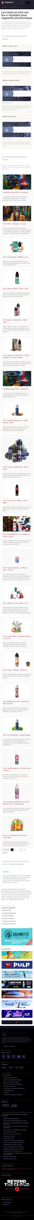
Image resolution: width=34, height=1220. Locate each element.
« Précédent (6, 849)
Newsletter (5, 7)
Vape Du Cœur (14, 1105)
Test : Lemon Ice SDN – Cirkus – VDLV (15, 288)
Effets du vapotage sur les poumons (12, 1084)
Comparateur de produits (9, 1158)
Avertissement (26, 1212)
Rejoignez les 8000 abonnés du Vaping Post (11, 1168)
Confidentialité (14, 1212)
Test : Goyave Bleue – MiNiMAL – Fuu (15, 257)
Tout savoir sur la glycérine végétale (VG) (14, 1140)
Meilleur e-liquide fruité (9, 116)
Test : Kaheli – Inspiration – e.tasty (14, 224)
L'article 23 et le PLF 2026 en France (12, 1151)
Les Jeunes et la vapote (9, 1086)
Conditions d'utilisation (9, 1212)
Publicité (21, 1212)
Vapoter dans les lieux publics (11, 1082)
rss (24, 1057)
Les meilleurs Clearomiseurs (9, 921)
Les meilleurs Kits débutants (9, 913)
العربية (20, 7)
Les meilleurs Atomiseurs (8, 918)
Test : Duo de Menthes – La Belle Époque (16, 735)
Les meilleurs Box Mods (7, 915)
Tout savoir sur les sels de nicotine (12, 1134)
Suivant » (5, 852)
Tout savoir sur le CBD (9, 1136)
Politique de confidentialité (27, 1215)
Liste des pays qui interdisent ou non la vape (14, 1120)
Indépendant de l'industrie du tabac (6, 1105)
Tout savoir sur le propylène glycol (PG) (13, 1142)
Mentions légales (18, 1212)
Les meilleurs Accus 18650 (8, 923)
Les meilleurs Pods (6, 910)
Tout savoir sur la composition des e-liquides (14, 1129)
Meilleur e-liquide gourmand (10, 80)
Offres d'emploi (7, 1202)
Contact (10, 7)
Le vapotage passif (8, 1090)
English (16, 7)
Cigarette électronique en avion (11, 1118)
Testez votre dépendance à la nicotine (13, 1146)
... (21, 849)
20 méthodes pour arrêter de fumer (12, 1144)
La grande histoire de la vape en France (13, 1149)
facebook (4, 1057)
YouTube (19, 1057)
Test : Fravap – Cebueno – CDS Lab (14, 670)
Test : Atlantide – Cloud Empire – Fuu (15, 603)
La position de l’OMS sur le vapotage (12, 1094)
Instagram (9, 1057)
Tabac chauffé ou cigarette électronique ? (14, 1088)
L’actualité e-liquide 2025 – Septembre (15, 389)
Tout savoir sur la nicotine (9, 1132)
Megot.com (6, 1204)
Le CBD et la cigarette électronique (12, 1079)
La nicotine (6, 1092)
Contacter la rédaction (9, 1046)
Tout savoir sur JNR (8, 1138)
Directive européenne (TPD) (10, 1077)
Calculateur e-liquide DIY (9, 1156)
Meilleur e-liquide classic (9, 46)
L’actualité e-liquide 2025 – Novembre (15, 192)
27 (25, 849)
